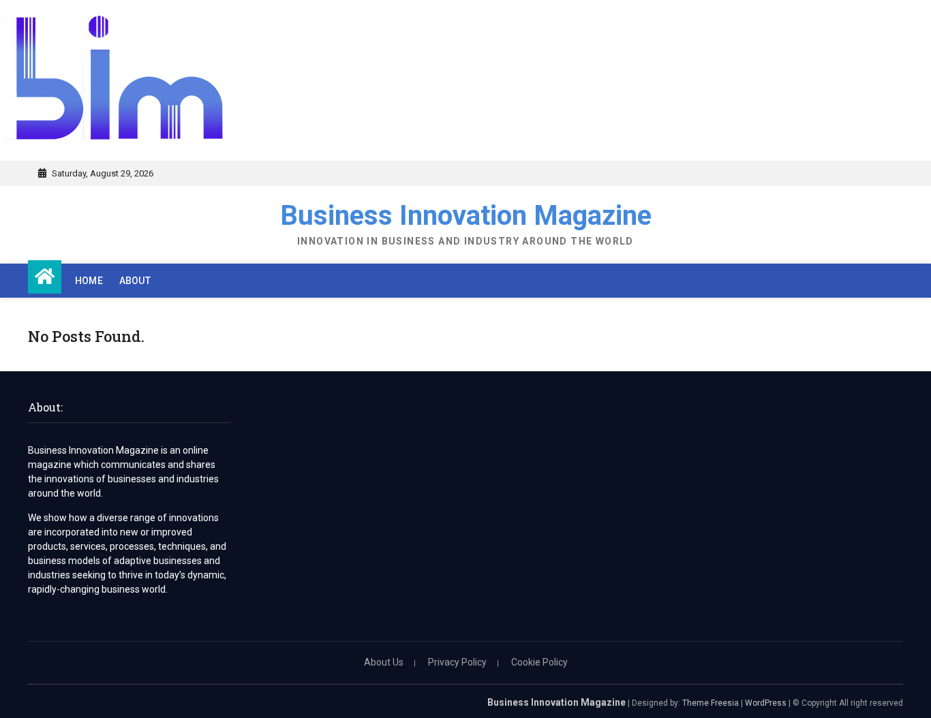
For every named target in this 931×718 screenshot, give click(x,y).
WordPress (766, 703)
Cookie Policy (539, 662)
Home (89, 280)
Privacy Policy (457, 662)
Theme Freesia (710, 703)
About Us (383, 662)
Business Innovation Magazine (466, 216)
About (135, 280)
